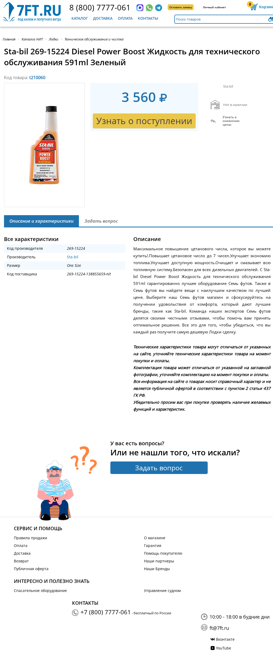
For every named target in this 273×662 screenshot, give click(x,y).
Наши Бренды (157, 568)
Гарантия (152, 545)
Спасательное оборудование (40, 590)
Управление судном (162, 590)
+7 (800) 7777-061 (106, 612)
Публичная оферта (31, 568)
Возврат (21, 560)
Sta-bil (72, 256)
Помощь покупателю (163, 553)
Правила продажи (30, 537)
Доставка (103, 18)
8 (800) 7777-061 (100, 7)
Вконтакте (225, 639)
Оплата (125, 18)
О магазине (154, 537)
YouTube (223, 648)
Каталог (79, 18)
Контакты (148, 18)
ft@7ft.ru (219, 628)
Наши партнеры (159, 560)
